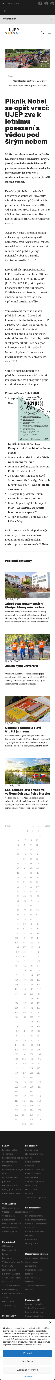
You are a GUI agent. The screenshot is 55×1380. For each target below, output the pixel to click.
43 (37, 868)
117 (24, 956)
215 (38, 1068)
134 (31, 975)
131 (38, 970)
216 (16, 1073)
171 (39, 1017)
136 (16, 980)
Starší (47, 826)
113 (24, 952)
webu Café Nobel (39, 544)
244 (16, 1105)
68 (18, 901)
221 (24, 1077)
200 (16, 1054)
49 (25, 877)
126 (31, 966)
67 (38, 896)
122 (31, 961)
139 (38, 980)
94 (31, 928)
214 (31, 1068)
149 (24, 994)
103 (38, 938)
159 (38, 1003)
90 (31, 924)
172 (16, 1021)
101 (24, 938)
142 (31, 984)
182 (31, 1031)
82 (31, 914)
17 (25, 840)
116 (17, 956)
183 (38, 1031)
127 (38, 966)
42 (31, 868)
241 (24, 1101)
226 (31, 1082)
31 (37, 854)
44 (18, 873)
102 (31, 938)
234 (31, 1091)
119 (38, 956)
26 (31, 849)
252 (16, 1115)
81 (25, 914)
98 (31, 933)
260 (24, 1124)
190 (31, 1040)
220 (16, 1077)
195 (38, 1045)
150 (31, 994)
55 (37, 882)
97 (24, 933)
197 (24, 1049)
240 (16, 1101)
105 (24, 942)
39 (37, 863)
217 (24, 1073)
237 (24, 1096)
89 (24, 924)
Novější (8, 826)
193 (24, 1045)
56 (18, 887)
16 (19, 840)
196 (16, 1049)
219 (38, 1073)
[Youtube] (52, 3)
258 (31, 1119)
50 (31, 877)
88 (18, 924)
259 (39, 1119)
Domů (10, 76)
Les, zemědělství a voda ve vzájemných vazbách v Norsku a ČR (27, 793)
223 (38, 1077)
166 (31, 1012)
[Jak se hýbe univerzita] (27, 647)
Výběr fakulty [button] (9, 19)
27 (38, 849)
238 (31, 1096)
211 (39, 1063)
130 (31, 970)
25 (25, 849)
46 (31, 873)
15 (40, 835)
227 (39, 1082)
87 (38, 919)
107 (38, 942)
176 (16, 1026)
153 (24, 998)
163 (38, 1008)
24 (18, 849)
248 (16, 1110)
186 (31, 1035)
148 (16, 994)
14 (34, 835)
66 (31, 896)
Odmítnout (27, 1361)
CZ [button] (5, 11)
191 (38, 1040)
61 (25, 891)
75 (37, 905)
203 (39, 1054)
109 (24, 947)
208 (16, 1063)
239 (39, 1096)
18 (31, 840)
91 (38, 924)
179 (38, 1026)
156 (16, 1003)
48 (18, 877)
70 (31, 901)
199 (38, 1049)
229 (24, 1087)
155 (38, 998)
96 (18, 933)
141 (24, 984)
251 (39, 1110)
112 (17, 952)
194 (31, 1045)
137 (24, 980)
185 (24, 1035)
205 (24, 1059)
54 (31, 882)
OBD (3, 4)
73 (24, 905)
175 (38, 1021)
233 (24, 1091)
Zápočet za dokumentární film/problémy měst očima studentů (24, 607)
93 (24, 928)
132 (16, 975)
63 (37, 891)
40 (18, 868)
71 (38, 901)
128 (17, 970)
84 (18, 919)
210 (32, 1063)
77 (25, 910)
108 (17, 947)
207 (39, 1059)
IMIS (9, 4)
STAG (16, 4)
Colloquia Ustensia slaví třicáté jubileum (23, 729)
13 (27, 835)
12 (21, 835)
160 (16, 1008)
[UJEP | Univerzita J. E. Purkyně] (12, 31)
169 (24, 1017)
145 (24, 989)
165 (24, 1012)
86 (31, 919)
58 (31, 887)
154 (31, 998)
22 (31, 845)
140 (16, 984)
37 (25, 863)
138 (31, 980)
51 (38, 877)
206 (31, 1059)
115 (38, 952)
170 (31, 1017)
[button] (50, 1322)
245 (24, 1105)
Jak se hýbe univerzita (21, 666)
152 (16, 998)
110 (32, 947)
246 (31, 1105)
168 (16, 1017)
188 (16, 1040)
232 (16, 1091)
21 (25, 845)
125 (24, 966)
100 (16, 938)
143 (38, 984)
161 (24, 1008)
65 (24, 896)
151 (39, 994)
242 (31, 1101)
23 (37, 845)
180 (17, 1031)
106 (31, 942)
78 (31, 910)
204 (16, 1059)
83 (37, 914)
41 (25, 868)
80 (18, 914)
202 (31, 1054)
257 (24, 1119)
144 (16, 989)
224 (16, 1082)
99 (38, 933)
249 (24, 1110)
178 (31, 1026)
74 (31, 905)
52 (18, 882)
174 (31, 1021)
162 (31, 1008)
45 (24, 873)
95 (38, 928)
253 (24, 1115)
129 (24, 970)
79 (37, 910)
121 (24, 961)
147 (38, 989)
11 (15, 835)
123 (38, 961)
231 (39, 1087)
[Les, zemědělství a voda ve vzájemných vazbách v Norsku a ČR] (27, 771)
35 (37, 859)
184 (16, 1035)
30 (31, 854)
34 (31, 859)
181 (24, 1031)
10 (39, 831)
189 (24, 1040)
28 (18, 854)
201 (24, 1054)
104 (16, 942)
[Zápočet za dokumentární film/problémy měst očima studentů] (27, 585)
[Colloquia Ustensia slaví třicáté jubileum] (27, 709)
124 (16, 966)
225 (24, 1082)
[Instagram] (46, 3)
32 (18, 859)
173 (24, 1021)
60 (18, 891)
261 (31, 1124)
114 (31, 952)
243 (39, 1101)
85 (25, 919)
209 (24, 1063)
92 (18, 928)
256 (16, 1119)
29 (25, 854)
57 (25, 887)
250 (32, 1110)
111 (39, 947)
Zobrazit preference (27, 1370)
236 (16, 1096)
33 (24, 859)
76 (18, 910)
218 (31, 1073)
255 (39, 1115)
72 (18, 905)
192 (16, 1045)
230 (31, 1087)
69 (25, 901)
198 (31, 1049)
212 (16, 1068)
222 (31, 1077)
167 (38, 1012)
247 (39, 1105)
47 (38, 873)
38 (31, 863)
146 (31, 989)
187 (38, 1035)
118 (31, 956)
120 (17, 961)
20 (18, 845)
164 (16, 1012)
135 (38, 975)
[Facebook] (40, 3)
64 (18, 896)
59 (37, 887)
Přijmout (27, 1353)
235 (39, 1091)
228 (16, 1087)
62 (31, 891)
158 (31, 1003)
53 (24, 882)
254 (31, 1115)
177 (24, 1026)
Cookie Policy (27, 1376)
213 (24, 1068)
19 (37, 840)
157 (24, 1003)
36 (18, 863)
